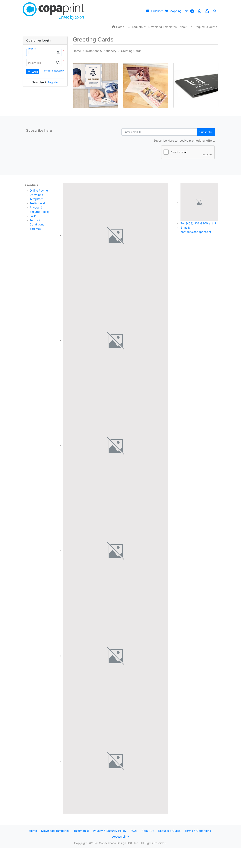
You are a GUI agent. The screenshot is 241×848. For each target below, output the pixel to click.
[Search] (214, 11)
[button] (58, 62)
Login (34, 71)
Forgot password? (54, 70)
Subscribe (206, 132)
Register (53, 82)
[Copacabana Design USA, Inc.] (53, 10)
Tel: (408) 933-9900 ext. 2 (198, 223)
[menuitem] (118, 27)
